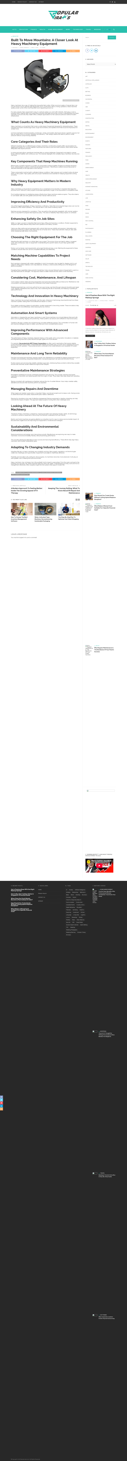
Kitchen (87, 190)
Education (23, 29)
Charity (87, 110)
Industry (16, 36)
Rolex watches (80, 919)
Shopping (88, 247)
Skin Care (88, 251)
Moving (87, 209)
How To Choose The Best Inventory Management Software (19, 519)
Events (87, 141)
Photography (89, 228)
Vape (86, 274)
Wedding (97, 29)
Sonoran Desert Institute (72, 924)
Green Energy (89, 167)
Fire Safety (88, 156)
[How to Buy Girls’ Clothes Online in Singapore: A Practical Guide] (89, 344)
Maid (86, 205)
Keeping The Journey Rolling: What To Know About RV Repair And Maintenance (64, 490)
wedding (72, 927)
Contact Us (33, 1)
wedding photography (71, 929)
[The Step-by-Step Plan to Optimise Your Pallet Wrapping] (69, 509)
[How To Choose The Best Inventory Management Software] (22, 509)
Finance (34, 29)
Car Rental (88, 99)
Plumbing (88, 232)
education (79, 907)
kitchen (83, 912)
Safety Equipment (90, 243)
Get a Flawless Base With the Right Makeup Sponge (22, 890)
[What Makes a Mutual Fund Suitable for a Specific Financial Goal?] (89, 572)
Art (86, 76)
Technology (78, 29)
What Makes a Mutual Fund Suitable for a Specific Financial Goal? (104, 508)
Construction (89, 118)
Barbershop (75, 892)
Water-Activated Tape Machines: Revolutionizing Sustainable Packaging (43, 519)
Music (87, 213)
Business (88, 95)
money (80, 917)
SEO (73, 922)
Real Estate (88, 236)
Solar (87, 258)
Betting (87, 91)
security (68, 922)
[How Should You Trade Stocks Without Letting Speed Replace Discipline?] (89, 496)
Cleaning (88, 114)
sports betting (83, 924)
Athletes (68, 892)
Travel (88, 29)
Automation (21, 472)
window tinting (81, 932)
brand (72, 894)
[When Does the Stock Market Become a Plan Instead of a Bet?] (89, 420)
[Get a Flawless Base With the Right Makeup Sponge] (100, 317)
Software (88, 255)
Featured (88, 148)
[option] (22, 512)
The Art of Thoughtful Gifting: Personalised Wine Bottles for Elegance (107, 1035)
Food (86, 160)
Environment (89, 137)
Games (87, 163)
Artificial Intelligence (92, 80)
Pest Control (89, 220)
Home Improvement (55, 29)
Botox (67, 894)
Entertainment (90, 133)
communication (70, 902)
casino (74, 897)
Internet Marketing (91, 186)
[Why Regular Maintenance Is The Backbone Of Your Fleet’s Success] (89, 714)
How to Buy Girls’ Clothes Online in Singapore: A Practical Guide (22, 894)
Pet (86, 224)
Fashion (87, 144)
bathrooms (82, 892)
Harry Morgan (24, 47)
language (68, 914)
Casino (87, 103)
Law (86, 198)
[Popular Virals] (63, 15)
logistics (83, 914)
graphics (82, 909)
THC (67, 927)
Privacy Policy (22, 1)
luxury (68, 917)
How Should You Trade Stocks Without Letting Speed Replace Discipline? (105, 497)
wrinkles (68, 934)
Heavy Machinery (33, 472)
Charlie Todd (104, 300)
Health (42, 29)
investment (76, 912)
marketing (74, 917)
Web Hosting (89, 277)
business (84, 894)
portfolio (68, 919)
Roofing (87, 239)
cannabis (68, 897)
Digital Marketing (70, 907)
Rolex (73, 919)
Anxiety (71, 889)
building (78, 894)
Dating (87, 122)
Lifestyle (88, 201)
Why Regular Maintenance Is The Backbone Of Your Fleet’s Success (104, 649)
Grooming (68, 912)
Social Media (79, 922)
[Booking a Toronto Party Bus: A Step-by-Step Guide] (95, 1242)
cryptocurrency (81, 904)
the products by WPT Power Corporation (32, 343)
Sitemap (41, 1)
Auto (14, 29)
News (68, 29)
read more (90, 335)
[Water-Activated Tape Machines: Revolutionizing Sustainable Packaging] (45, 509)
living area (76, 914)
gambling (75, 909)
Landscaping (89, 194)
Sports (87, 262)
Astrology (88, 84)
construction (79, 902)
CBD (86, 106)
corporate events (70, 904)
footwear (68, 909)
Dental (87, 125)
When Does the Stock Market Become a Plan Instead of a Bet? (104, 355)
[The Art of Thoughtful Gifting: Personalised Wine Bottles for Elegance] (95, 1100)
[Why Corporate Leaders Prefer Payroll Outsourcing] (95, 1383)
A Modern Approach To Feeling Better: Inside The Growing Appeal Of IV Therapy (27, 490)
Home (13, 1)
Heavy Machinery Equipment (51, 472)
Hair (86, 171)
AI (66, 889)
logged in (22, 537)
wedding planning (70, 932)
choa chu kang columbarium (73, 899)
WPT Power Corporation (20, 474)
